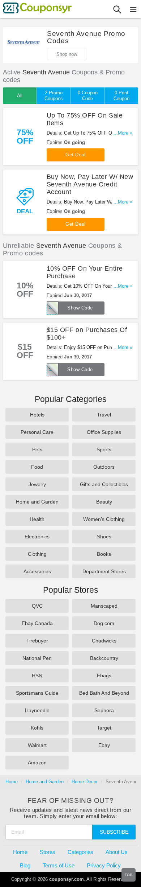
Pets (37, 449)
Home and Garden (37, 502)
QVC (37, 606)
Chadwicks (104, 641)
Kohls (37, 728)
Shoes (104, 536)
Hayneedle (37, 710)
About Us (117, 852)
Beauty (104, 502)
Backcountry (104, 658)
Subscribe (114, 832)
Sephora (104, 710)
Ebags (104, 675)
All (19, 95)
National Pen (37, 658)
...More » (123, 133)
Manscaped (104, 606)
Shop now (66, 54)
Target (104, 728)
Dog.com (104, 623)
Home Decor (85, 781)
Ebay (104, 745)
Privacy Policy (104, 865)
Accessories (37, 571)
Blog (25, 865)
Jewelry (37, 484)
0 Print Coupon (121, 95)
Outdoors (104, 467)
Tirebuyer (37, 641)
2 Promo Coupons (53, 95)
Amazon (37, 762)
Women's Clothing (104, 519)
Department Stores (104, 571)
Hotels (37, 415)
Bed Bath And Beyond (104, 693)
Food (37, 467)
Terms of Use (58, 865)
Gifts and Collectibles (104, 484)
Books (104, 554)
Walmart (37, 745)
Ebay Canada (37, 623)
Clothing (37, 554)
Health (37, 519)
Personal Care (37, 432)
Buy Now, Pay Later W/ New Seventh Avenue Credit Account (90, 184)
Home (11, 781)
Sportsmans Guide (37, 693)
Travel (104, 415)
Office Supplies (104, 432)
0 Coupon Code (88, 95)
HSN (37, 675)
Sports (104, 449)
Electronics (37, 536)
